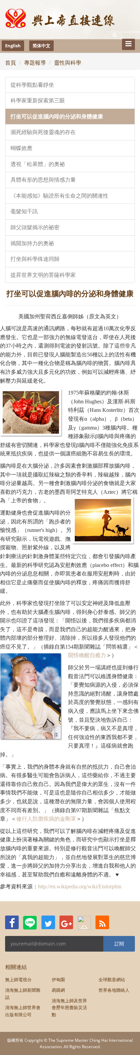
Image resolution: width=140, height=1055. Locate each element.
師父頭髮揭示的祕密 (35, 227)
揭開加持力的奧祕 (32, 243)
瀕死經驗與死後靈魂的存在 (43, 132)
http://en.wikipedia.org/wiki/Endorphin (79, 886)
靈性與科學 (67, 62)
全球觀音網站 (112, 979)
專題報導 (35, 62)
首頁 (10, 62)
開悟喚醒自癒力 (87, 655)
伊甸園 (58, 979)
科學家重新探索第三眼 (38, 100)
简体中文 (41, 46)
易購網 (58, 990)
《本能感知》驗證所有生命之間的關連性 (59, 196)
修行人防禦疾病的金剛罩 (46, 819)
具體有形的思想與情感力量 (43, 180)
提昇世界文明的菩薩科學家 (43, 275)
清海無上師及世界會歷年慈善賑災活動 (69, 1008)
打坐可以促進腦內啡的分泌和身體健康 (57, 116)
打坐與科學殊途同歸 (35, 259)
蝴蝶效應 (21, 148)
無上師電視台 (18, 979)
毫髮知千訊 (24, 211)
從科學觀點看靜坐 (32, 85)
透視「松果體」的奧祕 (38, 164)
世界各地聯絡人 (114, 990)
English (13, 46)
